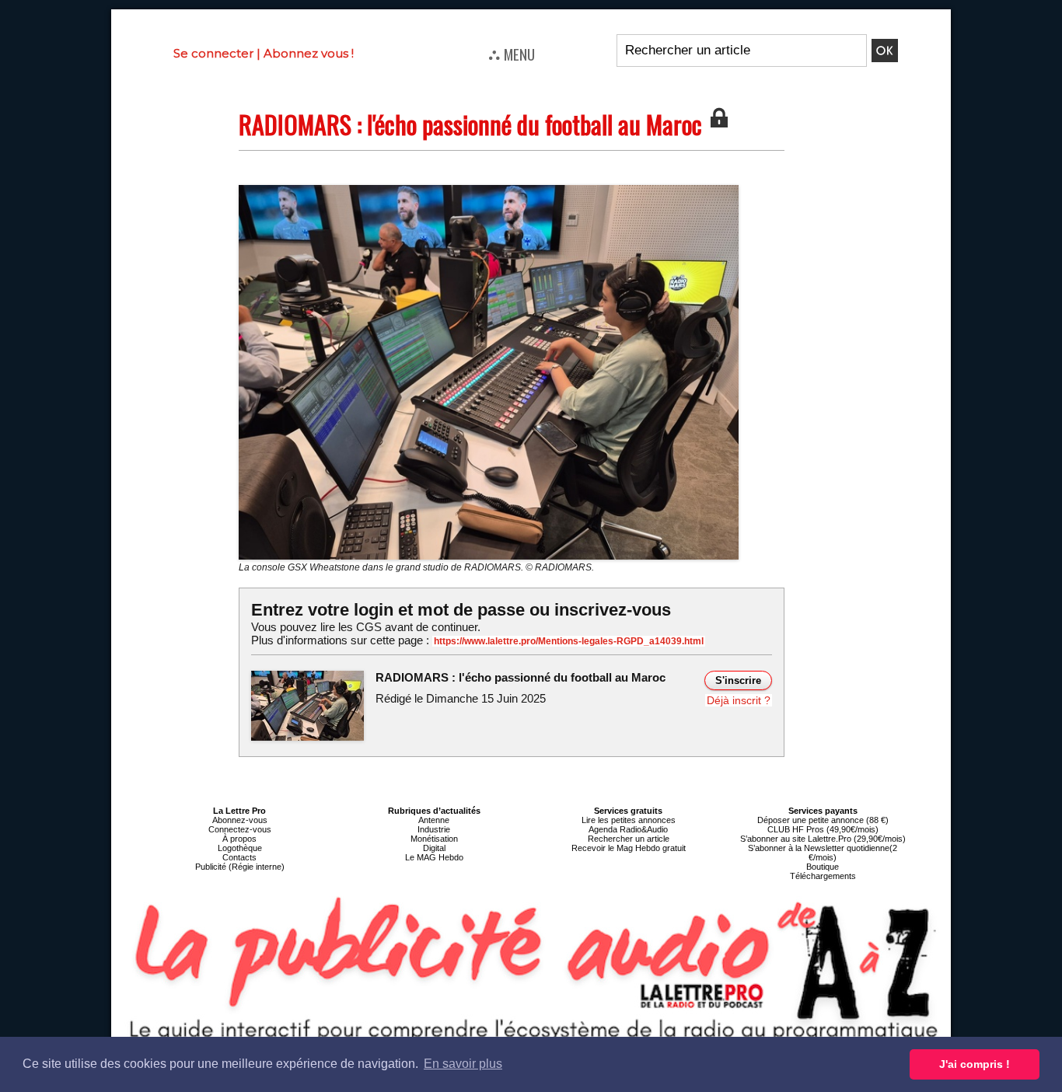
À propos (239, 838)
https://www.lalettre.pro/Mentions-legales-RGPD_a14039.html (569, 641)
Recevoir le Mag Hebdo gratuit (628, 848)
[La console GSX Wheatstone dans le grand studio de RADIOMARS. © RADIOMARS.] (489, 189)
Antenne (433, 820)
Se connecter (213, 53)
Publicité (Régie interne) (240, 866)
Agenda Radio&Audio (628, 829)
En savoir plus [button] (463, 1063)
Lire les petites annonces (629, 820)
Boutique (822, 866)
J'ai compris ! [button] (974, 1064)
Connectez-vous (239, 829)
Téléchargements (823, 876)
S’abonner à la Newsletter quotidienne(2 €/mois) (822, 852)
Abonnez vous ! (309, 53)
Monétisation (434, 838)
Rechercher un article (628, 838)
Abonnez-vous (239, 820)
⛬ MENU (511, 54)
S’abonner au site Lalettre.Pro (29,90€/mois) (823, 838)
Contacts (239, 857)
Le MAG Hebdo (434, 857)
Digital (434, 848)
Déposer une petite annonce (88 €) (823, 820)
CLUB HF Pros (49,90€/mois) (823, 829)
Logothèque (240, 848)
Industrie (433, 829)
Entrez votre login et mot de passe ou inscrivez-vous (461, 609)
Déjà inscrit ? (738, 700)
